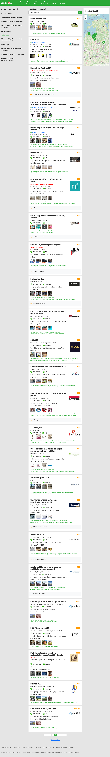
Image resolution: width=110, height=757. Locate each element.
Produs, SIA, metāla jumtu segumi (45, 244)
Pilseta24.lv (17, 747)
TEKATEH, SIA (36, 427)
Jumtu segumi (6, 31)
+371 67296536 (37, 400)
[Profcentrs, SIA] (32, 293)
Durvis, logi (5, 45)
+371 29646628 (37, 664)
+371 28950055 (37, 137)
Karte (35, 3)
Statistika (71, 747)
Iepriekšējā (47, 735)
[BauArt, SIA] (32, 698)
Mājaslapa (48, 24)
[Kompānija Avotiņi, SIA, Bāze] (32, 723)
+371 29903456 (37, 456)
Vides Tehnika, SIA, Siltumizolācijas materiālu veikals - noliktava (46, 450)
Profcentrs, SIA (37, 279)
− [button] (85, 19)
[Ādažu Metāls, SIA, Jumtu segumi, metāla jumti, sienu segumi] (32, 583)
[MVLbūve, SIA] (32, 167)
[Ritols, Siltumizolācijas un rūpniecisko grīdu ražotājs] (32, 328)
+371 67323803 (37, 372)
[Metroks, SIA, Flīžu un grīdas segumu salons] (32, 198)
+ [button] (85, 16)
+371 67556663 (37, 319)
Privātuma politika (61, 747)
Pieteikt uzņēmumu (48, 747)
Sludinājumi (44, 3)
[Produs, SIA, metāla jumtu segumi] (32, 261)
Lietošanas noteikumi (28, 747)
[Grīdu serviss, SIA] (32, 27)
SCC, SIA (34, 340)
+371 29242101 (36, 574)
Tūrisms (54, 3)
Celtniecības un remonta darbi (11, 18)
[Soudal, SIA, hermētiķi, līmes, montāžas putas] (32, 410)
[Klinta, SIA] (32, 56)
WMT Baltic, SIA (37, 534)
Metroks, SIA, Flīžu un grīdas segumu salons (46, 180)
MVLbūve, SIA (36, 152)
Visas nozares (7, 14)
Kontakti (38, 747)
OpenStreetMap (101, 65)
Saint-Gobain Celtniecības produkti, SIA (48, 366)
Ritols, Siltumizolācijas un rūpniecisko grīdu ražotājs (47, 312)
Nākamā (63, 735)
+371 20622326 (37, 158)
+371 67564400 (37, 24)
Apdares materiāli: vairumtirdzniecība (7, 59)
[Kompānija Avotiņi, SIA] (32, 84)
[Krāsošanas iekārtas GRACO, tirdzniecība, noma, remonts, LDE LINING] (32, 115)
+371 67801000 (37, 46)
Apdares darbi (6, 35)
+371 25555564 (37, 345)
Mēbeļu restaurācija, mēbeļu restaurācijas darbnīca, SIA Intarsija (46, 654)
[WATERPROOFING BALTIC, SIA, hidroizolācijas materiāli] (32, 516)
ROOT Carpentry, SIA (39, 628)
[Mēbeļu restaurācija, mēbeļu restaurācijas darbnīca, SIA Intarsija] (32, 673)
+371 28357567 (37, 483)
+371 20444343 (37, 507)
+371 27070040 (37, 188)
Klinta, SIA (35, 39)
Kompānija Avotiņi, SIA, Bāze (43, 709)
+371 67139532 (37, 75)
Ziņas (20, 3)
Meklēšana (63, 3)
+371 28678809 (37, 111)
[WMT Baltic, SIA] (32, 549)
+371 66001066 (37, 284)
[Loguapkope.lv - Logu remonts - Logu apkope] (32, 140)
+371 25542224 (37, 252)
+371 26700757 (37, 633)
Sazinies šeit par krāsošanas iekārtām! (44, 107)
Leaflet (94, 65)
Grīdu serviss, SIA (38, 18)
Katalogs (28, 3)
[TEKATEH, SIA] (32, 436)
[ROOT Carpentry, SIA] (32, 642)
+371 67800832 (37, 540)
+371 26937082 (37, 223)
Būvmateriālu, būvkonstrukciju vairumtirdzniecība (11, 40)
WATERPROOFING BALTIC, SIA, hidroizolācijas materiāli (43, 501)
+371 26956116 (36, 607)
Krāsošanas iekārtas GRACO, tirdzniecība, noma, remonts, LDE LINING (48, 103)
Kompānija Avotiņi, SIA (40, 68)
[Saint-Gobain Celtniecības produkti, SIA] (32, 381)
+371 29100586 (37, 689)
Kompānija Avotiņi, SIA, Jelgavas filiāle (48, 601)
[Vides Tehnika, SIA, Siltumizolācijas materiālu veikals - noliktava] (32, 465)
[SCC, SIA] (32, 354)
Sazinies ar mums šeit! (38, 42)
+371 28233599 (37, 714)
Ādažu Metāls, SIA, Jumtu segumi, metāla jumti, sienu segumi (45, 568)
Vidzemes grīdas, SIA (39, 477)
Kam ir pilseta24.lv (6, 747)
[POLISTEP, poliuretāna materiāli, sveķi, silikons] (32, 227)
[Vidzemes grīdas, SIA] (32, 486)
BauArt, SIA (35, 684)
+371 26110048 (36, 433)
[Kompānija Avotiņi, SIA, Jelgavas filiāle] (32, 616)
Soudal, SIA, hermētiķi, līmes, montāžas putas (48, 394)
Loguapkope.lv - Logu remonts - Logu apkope (47, 128)
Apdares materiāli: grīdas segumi (12, 54)
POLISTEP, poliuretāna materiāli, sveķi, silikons (47, 216)
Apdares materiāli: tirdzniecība (12, 21)
